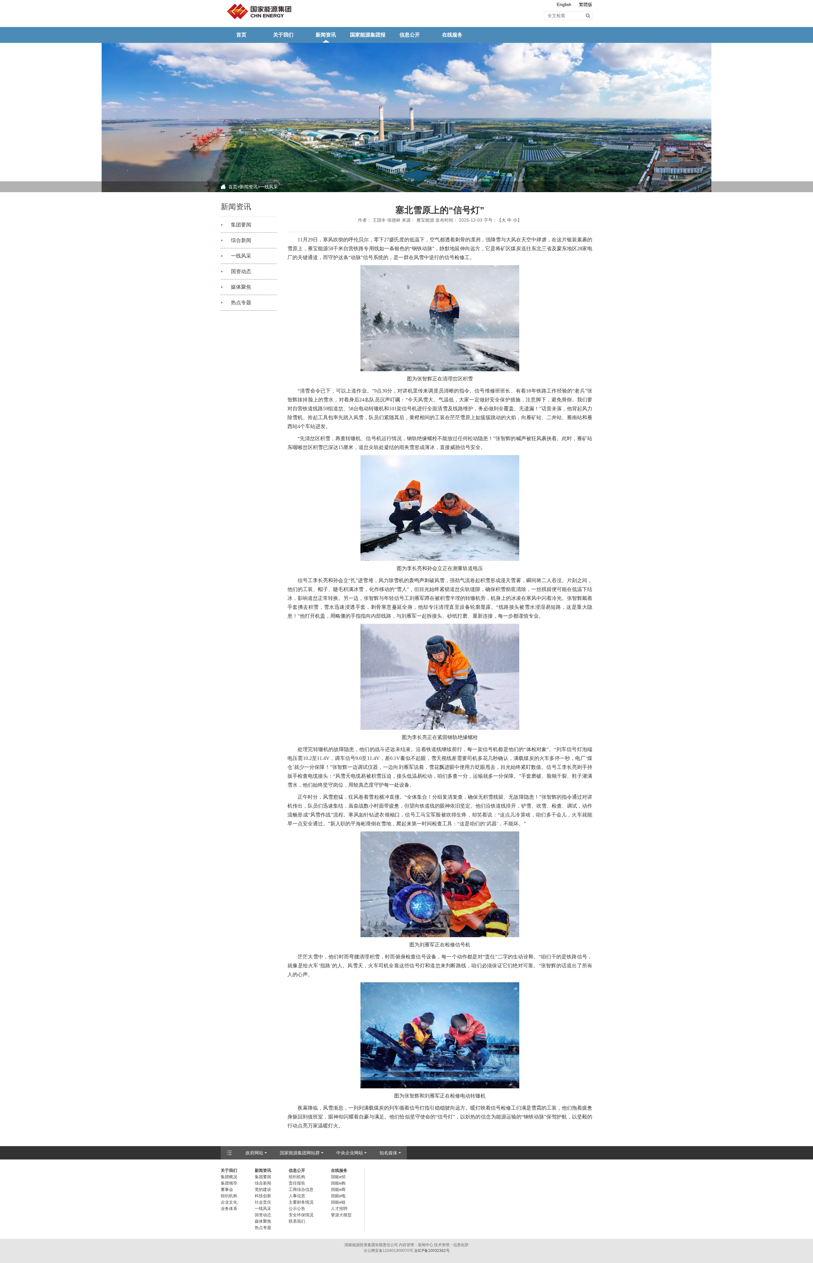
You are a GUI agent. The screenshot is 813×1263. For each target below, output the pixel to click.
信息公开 (410, 34)
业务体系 (229, 1208)
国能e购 (338, 1183)
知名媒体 (388, 1152)
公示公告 (297, 1208)
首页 (241, 34)
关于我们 (283, 34)
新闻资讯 (326, 34)
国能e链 (338, 1202)
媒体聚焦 (241, 287)
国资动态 (241, 271)
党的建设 (263, 1189)
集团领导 (229, 1183)
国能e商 (338, 1189)
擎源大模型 (341, 1215)
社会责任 (263, 1202)
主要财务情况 (301, 1202)
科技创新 (263, 1195)
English (564, 4)
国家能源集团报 (368, 34)
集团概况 (229, 1176)
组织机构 (229, 1195)
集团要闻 (241, 224)
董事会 (227, 1189)
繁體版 (585, 4)
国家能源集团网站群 (300, 1152)
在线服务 (452, 34)
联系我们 (297, 1221)
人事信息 (297, 1195)
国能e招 (338, 1176)
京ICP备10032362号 (432, 1250)
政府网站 (254, 1152)
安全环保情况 (301, 1215)
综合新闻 (241, 240)
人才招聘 (339, 1208)
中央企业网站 (349, 1152)
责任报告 (297, 1183)
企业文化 (229, 1202)
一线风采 (269, 186)
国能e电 (338, 1195)
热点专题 (241, 302)
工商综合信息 (301, 1189)
